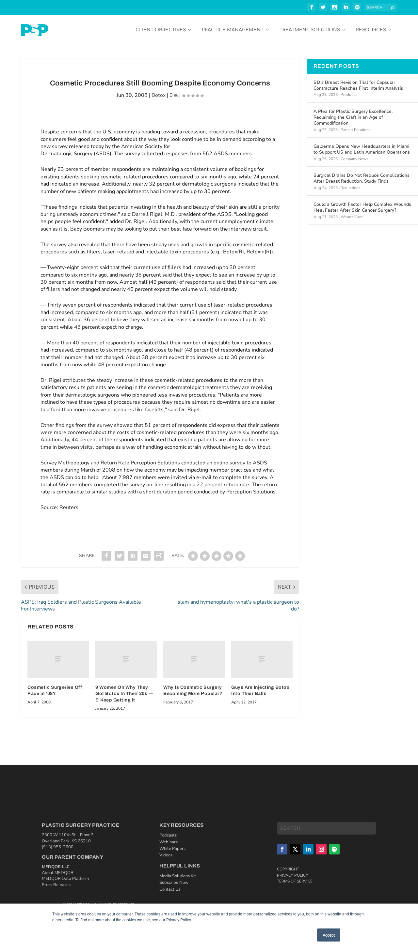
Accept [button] (329, 935)
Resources (371, 29)
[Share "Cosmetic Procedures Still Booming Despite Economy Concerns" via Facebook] (106, 555)
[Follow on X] (295, 849)
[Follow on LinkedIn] (308, 849)
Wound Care (351, 216)
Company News (354, 158)
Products (349, 94)
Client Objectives (161, 29)
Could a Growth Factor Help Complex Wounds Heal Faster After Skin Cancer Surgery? (362, 207)
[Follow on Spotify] (334, 849)
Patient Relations (356, 129)
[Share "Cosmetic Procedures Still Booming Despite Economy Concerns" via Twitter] (119, 555)
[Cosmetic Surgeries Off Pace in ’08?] (58, 659)
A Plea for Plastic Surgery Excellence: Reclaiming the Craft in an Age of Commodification (353, 117)
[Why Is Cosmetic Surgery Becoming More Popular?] (194, 659)
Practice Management (233, 29)
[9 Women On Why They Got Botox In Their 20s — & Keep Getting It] (126, 659)
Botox (159, 95)
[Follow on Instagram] (321, 849)
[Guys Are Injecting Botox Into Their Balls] (262, 659)
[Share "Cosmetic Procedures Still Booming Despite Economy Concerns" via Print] (158, 555)
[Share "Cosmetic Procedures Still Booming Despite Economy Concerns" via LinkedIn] (132, 555)
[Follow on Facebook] (282, 849)
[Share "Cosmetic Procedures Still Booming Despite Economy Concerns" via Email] (145, 555)
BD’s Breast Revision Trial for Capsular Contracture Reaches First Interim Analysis (358, 85)
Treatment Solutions (310, 29)
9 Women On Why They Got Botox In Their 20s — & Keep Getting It (124, 693)
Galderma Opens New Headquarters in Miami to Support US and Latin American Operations (362, 149)
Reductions (351, 187)
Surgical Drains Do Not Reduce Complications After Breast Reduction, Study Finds (362, 178)
